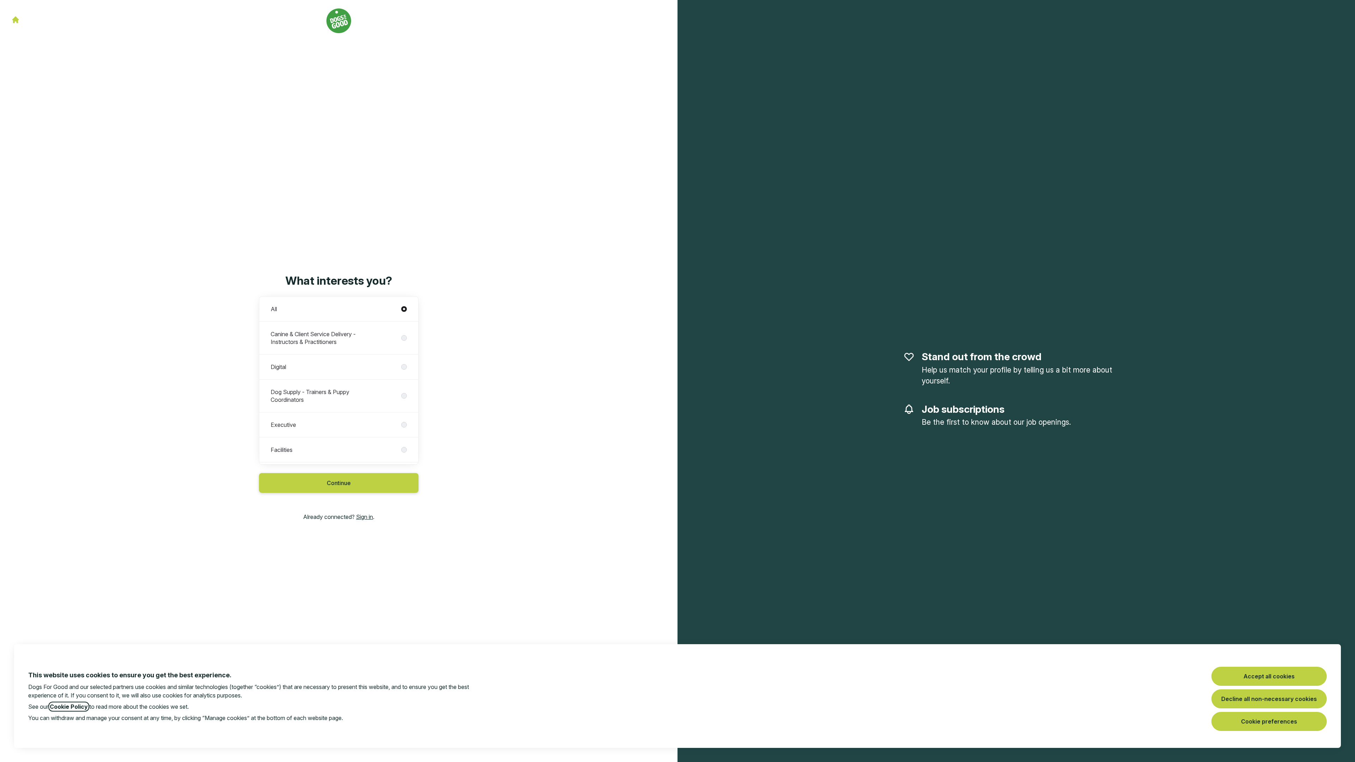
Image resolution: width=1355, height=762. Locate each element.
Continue (339, 482)
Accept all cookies (1269, 676)
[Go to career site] (15, 20)
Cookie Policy (69, 706)
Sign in (364, 516)
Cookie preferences (1269, 721)
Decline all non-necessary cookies (1269, 698)
